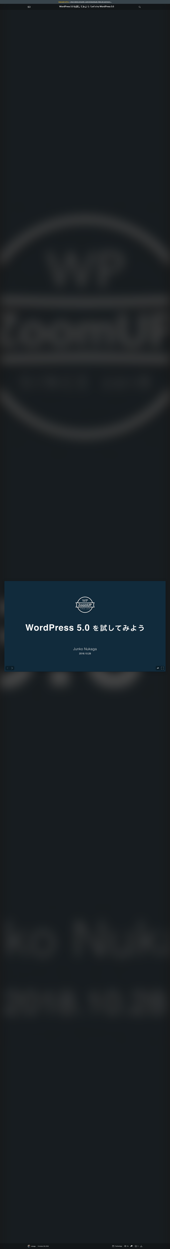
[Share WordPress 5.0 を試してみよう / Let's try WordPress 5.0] (131, 1246)
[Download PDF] (141, 1246)
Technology (118, 1246)
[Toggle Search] (140, 6)
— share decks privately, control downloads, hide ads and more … (85, 2)
